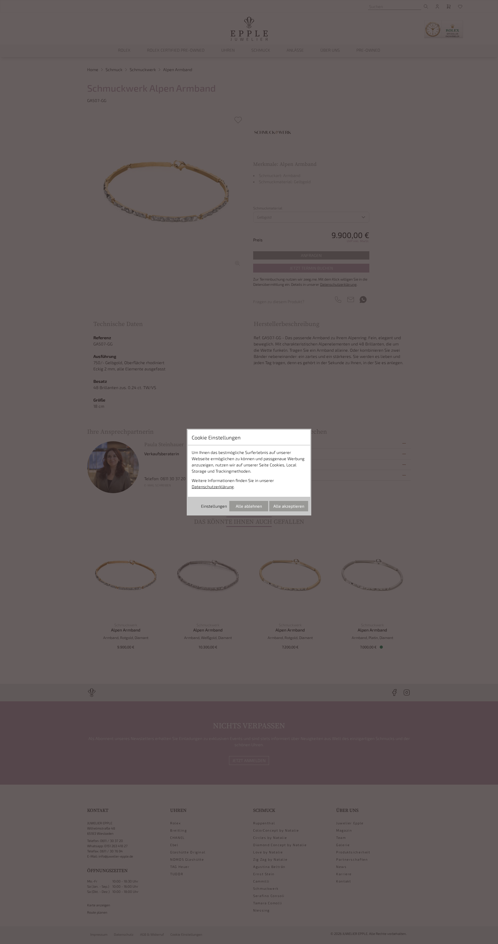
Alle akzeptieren (288, 506)
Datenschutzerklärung (213, 486)
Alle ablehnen (249, 506)
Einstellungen (214, 506)
